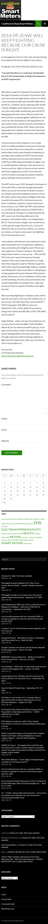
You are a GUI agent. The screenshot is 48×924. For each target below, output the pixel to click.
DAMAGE (23, 523)
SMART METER (28, 540)
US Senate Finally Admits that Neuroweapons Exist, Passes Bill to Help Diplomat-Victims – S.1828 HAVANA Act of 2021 (22, 711)
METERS (15, 537)
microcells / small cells (28, 537)
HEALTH (28, 533)
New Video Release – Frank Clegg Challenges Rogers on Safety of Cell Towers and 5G (23, 760)
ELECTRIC (4, 526)
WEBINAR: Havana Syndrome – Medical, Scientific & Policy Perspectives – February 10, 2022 (23, 658)
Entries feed (6, 899)
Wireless (29, 543)
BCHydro (20, 519)
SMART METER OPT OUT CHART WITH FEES (27, 852)
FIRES (20, 534)
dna (27, 523)
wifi (24, 543)
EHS (37, 522)
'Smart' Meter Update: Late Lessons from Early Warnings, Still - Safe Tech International (20, 858)
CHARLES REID (28, 519)
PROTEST (39, 537)
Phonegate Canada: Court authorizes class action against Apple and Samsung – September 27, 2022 (21, 596)
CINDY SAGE (5, 523)
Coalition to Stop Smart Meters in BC (18, 23)
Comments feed (7, 904)
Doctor (31, 523)
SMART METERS (12, 543)
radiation (4, 540)
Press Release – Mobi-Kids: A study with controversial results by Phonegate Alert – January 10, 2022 (23, 667)
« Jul (4, 502)
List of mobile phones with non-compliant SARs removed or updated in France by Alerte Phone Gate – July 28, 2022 (22, 618)
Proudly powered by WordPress (12, 921)
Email (4, 429)
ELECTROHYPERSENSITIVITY (21, 529)
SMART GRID (18, 540)
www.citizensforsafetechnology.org (17, 356)
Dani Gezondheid (8, 845)
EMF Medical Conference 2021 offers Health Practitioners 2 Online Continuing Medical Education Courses (23, 723)
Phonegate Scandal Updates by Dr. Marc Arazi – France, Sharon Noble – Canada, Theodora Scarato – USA (22, 585)
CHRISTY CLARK (38, 519)
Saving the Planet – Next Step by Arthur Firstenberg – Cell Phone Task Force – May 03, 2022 (23, 639)
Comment (6, 384)
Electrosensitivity (7, 534)
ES (17, 534)
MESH (38, 534)
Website (5, 441)
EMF (14, 534)
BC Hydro (13, 519)
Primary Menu (45, 23)
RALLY (10, 540)
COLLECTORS (14, 523)
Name (4, 418)
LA (35, 534)
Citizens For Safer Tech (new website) (16, 576)
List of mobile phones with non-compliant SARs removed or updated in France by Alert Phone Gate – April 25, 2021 (22, 771)
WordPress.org (7, 909)
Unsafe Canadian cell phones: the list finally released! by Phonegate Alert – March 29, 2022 (23, 648)
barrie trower (5, 519)
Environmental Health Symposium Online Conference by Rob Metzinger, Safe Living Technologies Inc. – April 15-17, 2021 (23, 783)
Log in (3, 894)
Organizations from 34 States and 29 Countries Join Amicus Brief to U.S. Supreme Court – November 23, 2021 (22, 678)
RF (13, 540)
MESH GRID (5, 537)
